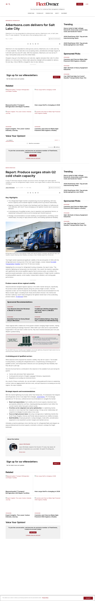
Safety (57, 13)
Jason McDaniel (10, 187)
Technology (39, 13)
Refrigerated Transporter (13, 20)
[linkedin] (30, 44)
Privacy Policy (45, 597)
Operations (31, 13)
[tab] (10, 140)
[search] (9, 4)
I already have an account (33, 158)
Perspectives (49, 13)
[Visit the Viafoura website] (57, 147)
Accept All (88, 598)
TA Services (19, 296)
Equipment (64, 13)
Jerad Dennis (41, 397)
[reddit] (35, 44)
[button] (7, 4)
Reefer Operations (10, 167)
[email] (38, 44)
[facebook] (28, 44)
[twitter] (33, 44)
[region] (33, 143)
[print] (59, 44)
